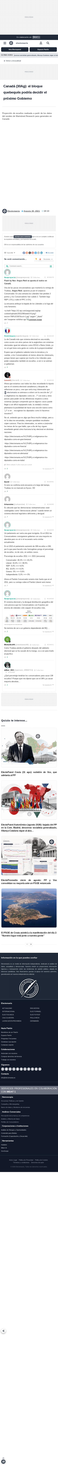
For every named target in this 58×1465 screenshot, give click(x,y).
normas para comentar (23, 236)
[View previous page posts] (27, 944)
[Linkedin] (36, 1069)
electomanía (22, 43)
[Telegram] (17, 1069)
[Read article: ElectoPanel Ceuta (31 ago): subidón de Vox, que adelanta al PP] (28, 747)
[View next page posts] (31, 944)
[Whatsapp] (10, 1069)
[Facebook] (6, 1069)
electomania (11, 393)
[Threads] (13, 1069)
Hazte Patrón (6, 1028)
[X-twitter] (2, 1069)
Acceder (51, 253)
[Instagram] (24, 1069)
